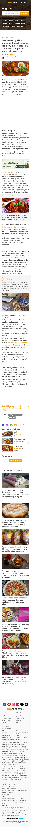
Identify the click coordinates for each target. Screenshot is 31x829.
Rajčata (4, 23)
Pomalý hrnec (23, 757)
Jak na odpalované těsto (13, 746)
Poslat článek (19, 425)
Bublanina (26, 777)
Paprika (23, 18)
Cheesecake (20, 770)
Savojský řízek (5, 794)
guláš (10, 414)
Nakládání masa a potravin (9, 744)
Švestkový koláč (6, 779)
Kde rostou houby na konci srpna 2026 (12, 798)
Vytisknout (15, 425)
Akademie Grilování (8, 18)
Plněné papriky (15, 766)
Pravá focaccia (11, 749)
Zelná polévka (5, 751)
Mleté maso (22, 755)
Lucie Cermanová (10, 57)
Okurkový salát (23, 772)
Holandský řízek (15, 774)
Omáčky (13, 26)
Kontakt (18, 739)
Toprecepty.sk (20, 715)
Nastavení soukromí (7, 728)
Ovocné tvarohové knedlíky (13, 768)
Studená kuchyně (20, 23)
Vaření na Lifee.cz (6, 716)
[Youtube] (17, 704)
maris (15, 443)
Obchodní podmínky (7, 735)
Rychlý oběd (19, 777)
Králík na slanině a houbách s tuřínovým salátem (14, 790)
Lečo (3, 777)
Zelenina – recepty (22, 742)
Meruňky (23, 20)
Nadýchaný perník (10, 777)
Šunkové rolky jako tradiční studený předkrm (14, 800)
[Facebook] (4, 704)
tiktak (15, 436)
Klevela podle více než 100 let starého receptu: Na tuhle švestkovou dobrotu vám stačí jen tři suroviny (14, 680)
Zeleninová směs (8, 172)
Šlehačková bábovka (21, 749)
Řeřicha (10, 748)
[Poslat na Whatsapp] (11, 425)
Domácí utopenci (16, 779)
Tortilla (18, 744)
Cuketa (11, 20)
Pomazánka (5, 26)
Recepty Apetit (6, 720)
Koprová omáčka (6, 774)
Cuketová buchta (21, 775)
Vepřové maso (5, 757)
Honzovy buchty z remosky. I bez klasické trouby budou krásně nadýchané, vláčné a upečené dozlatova (14, 523)
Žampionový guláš (19, 439)
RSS (17, 730)
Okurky (17, 20)
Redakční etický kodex (8, 739)
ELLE (17, 722)
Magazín (7, 8)
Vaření (12, 37)
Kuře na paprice (6, 775)
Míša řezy (23, 774)
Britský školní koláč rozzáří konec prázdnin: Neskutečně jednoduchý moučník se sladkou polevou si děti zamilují (15, 627)
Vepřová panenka (12, 753)
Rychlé (6, 279)
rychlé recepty (18, 414)
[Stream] (22, 704)
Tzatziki (20, 753)
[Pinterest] (9, 704)
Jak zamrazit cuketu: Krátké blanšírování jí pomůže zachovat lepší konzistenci (15, 808)
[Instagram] (13, 704)
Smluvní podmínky (6, 737)
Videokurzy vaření (6, 718)
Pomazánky (13, 742)
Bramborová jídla (14, 757)
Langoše (13, 775)
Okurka (17, 18)
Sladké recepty (18, 761)
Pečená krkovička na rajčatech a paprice (12, 785)
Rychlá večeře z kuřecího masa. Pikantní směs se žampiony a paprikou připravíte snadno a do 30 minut (15, 654)
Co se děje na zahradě (19, 748)
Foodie (18, 734)
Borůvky (11, 23)
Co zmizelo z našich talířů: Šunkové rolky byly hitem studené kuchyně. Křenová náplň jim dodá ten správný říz (15, 493)
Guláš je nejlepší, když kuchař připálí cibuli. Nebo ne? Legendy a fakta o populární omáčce (15, 217)
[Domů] (2, 37)
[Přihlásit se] (29, 2)
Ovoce (18, 764)
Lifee (17, 724)
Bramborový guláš (11, 770)
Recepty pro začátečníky (8, 759)
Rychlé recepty (20, 759)
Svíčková (4, 749)
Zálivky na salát (14, 751)
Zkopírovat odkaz (23, 425)
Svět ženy (4, 722)
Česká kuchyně (11, 762)
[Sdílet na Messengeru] (7, 425)
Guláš (15, 432)
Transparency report (21, 737)
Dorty (13, 764)
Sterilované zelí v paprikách (9, 786)
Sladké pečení (21, 26)
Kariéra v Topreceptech (22, 732)
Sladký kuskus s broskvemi (9, 788)
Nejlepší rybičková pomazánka (10, 772)
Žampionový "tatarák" (7, 792)
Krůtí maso (14, 755)
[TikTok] (26, 704)
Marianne (18, 720)
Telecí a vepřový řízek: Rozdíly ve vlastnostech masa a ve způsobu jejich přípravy (14, 811)
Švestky (4, 20)
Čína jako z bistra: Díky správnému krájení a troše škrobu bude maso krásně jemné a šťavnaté (15, 574)
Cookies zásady (6, 734)
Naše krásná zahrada (7, 724)
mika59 (16, 450)
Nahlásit (18, 735)
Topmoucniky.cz (20, 716)
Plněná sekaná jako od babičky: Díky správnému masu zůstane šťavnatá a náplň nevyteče (15, 549)
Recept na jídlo (6, 715)
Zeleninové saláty (20, 762)
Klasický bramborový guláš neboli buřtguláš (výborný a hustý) (12, 408)
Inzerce (18, 728)
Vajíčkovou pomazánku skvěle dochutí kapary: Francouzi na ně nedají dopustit (14, 814)
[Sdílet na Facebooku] (3, 425)
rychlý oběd (12, 417)
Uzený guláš (18, 446)
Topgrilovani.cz (20, 718)
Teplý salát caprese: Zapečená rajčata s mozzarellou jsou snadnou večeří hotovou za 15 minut (14, 601)
